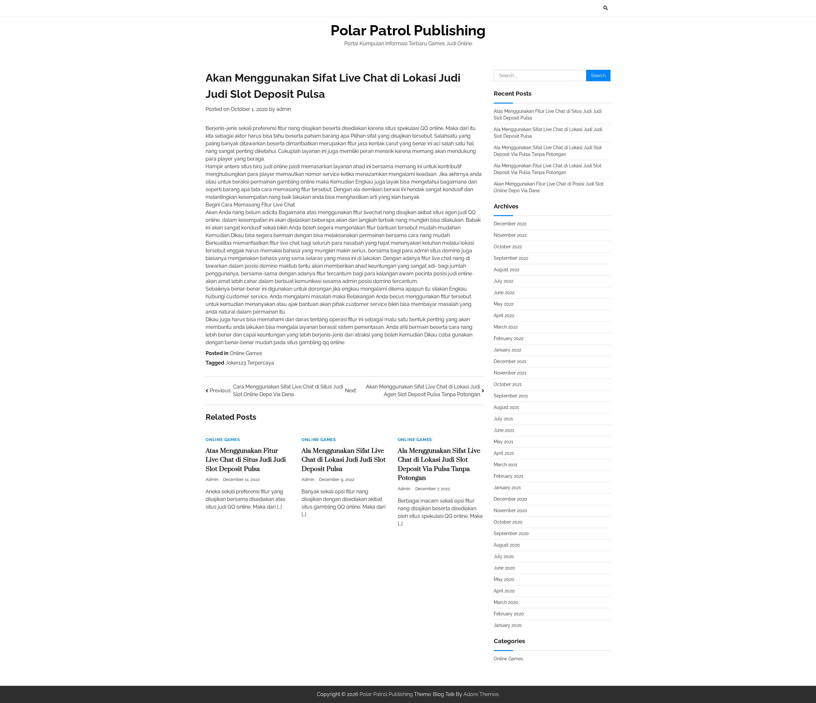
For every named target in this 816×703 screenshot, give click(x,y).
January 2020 (508, 625)
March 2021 (505, 464)
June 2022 (504, 292)
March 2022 (506, 327)
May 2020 (504, 579)
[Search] (605, 8)
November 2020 (510, 510)
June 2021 (504, 430)
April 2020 (504, 590)
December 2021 (510, 361)
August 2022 (506, 269)
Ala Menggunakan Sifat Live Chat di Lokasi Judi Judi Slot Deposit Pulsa (344, 460)
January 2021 (507, 487)
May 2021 (503, 441)
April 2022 (504, 315)
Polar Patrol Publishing (408, 30)
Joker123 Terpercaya (249, 363)
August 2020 (507, 544)
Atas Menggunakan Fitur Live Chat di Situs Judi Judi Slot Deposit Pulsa (246, 460)
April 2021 (504, 453)
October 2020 (508, 522)
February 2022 (508, 338)
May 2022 (504, 304)
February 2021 (508, 476)
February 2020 (509, 613)
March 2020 (506, 602)
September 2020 (511, 533)
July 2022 (503, 281)
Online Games (246, 353)
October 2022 (508, 246)
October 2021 (507, 384)
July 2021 (503, 418)
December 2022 (510, 223)
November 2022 (510, 235)
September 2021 (511, 395)
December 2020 (510, 499)
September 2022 (511, 258)
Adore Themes (481, 694)
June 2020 (504, 567)
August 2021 (506, 407)
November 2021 (510, 372)
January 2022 (507, 349)
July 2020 (504, 556)
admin (283, 109)
